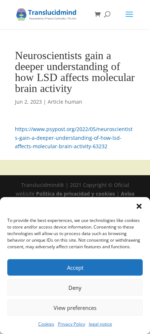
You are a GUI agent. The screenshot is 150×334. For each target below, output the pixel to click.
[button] (139, 206)
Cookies (46, 324)
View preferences (75, 307)
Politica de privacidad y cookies (76, 193)
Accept (75, 267)
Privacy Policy (71, 324)
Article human (65, 101)
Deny (75, 287)
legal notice (100, 324)
